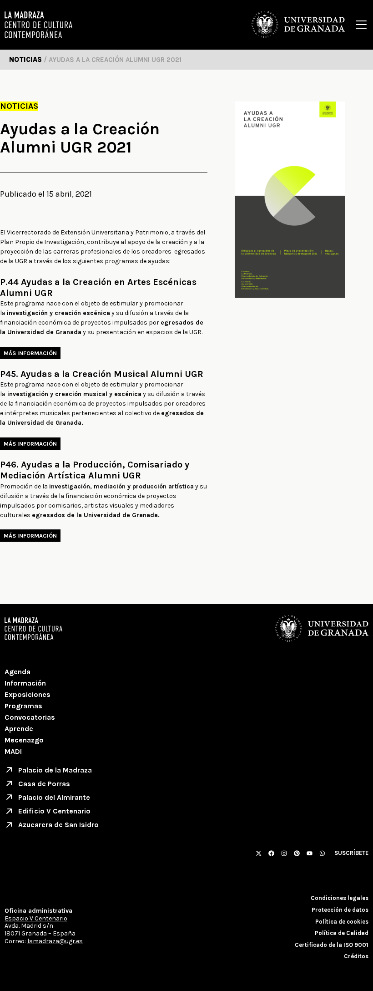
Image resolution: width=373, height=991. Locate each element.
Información (25, 683)
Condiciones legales (339, 897)
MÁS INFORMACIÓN (30, 353)
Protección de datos (340, 909)
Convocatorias (30, 717)
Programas (23, 705)
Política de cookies (341, 921)
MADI (13, 751)
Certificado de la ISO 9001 (331, 944)
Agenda (17, 671)
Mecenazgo (24, 740)
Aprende (19, 728)
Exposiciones (27, 694)
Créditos (356, 956)
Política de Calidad (341, 933)
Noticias (19, 106)
